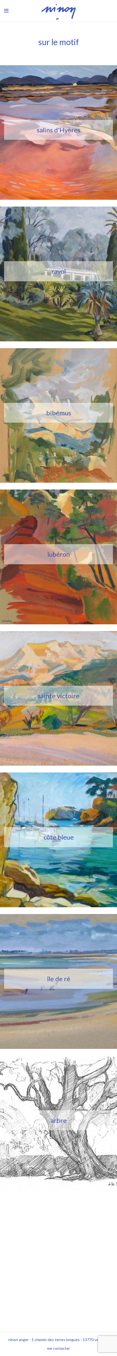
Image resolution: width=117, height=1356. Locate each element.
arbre (59, 1120)
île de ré (58, 979)
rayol (58, 271)
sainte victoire (58, 696)
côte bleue (59, 837)
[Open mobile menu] (6, 10)
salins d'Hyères (58, 130)
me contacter (58, 1348)
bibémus (58, 413)
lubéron (58, 554)
